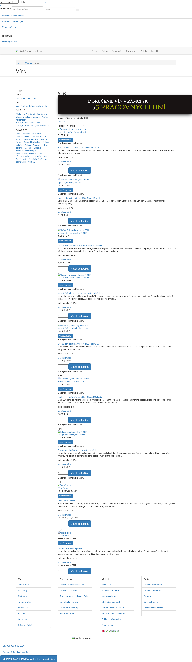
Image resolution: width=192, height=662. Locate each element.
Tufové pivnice (24, 601)
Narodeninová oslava (38, 114)
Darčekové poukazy (13, 645)
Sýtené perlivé (76, 548)
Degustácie (117, 51)
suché (44, 106)
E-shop (104, 51)
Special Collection (31, 142)
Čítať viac (62, 121)
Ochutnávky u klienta (69, 590)
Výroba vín (23, 607)
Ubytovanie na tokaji (69, 607)
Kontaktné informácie (153, 584)
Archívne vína (22, 159)
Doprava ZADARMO (28, 658)
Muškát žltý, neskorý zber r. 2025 (72, 232)
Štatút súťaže (107, 625)
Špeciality (33, 159)
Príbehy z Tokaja (25, 625)
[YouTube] (146, 613)
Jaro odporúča (35, 116)
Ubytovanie (131, 51)
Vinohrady (22, 590)
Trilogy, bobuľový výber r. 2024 (71, 434)
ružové (27, 98)
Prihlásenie (5, 8)
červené (34, 98)
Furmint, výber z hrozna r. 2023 (72, 132)
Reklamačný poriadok (111, 619)
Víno (18, 133)
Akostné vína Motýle (31, 133)
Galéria (143, 51)
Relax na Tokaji (67, 613)
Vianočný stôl (22, 116)
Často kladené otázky (153, 607)
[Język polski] (110, 630)
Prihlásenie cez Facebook (13, 15)
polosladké (27, 106)
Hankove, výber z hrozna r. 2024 (72, 381)
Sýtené (26, 147)
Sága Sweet (63, 488)
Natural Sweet (92, 147)
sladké (19, 106)
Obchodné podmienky (111, 601)
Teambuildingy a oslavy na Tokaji (74, 596)
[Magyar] (112, 630)
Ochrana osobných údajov (113, 607)
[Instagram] (148, 613)
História (21, 613)
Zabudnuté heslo (9, 27)
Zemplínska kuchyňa (69, 601)
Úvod (20, 62)
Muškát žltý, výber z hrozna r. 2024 (73, 277)
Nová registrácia (9, 41)
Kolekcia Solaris (95, 245)
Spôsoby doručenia (110, 590)
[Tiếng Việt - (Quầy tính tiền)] (118, 630)
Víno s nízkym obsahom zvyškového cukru (32, 155)
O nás (94, 51)
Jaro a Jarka (23, 584)
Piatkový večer (22, 114)
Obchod (28, 62)
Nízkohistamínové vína (27, 152)
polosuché (37, 106)
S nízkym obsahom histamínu (29, 122)
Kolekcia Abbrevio (31, 144)
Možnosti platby (109, 596)
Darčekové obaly (27, 161)
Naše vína (22, 596)
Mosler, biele (63, 535)
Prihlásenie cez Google (12, 21)
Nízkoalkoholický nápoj (29, 149)
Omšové (36, 147)
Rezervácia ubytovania (15, 652)
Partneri (147, 596)
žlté (22, 98)
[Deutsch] (107, 630)
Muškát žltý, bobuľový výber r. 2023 (73, 328)
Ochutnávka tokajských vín (72, 584)
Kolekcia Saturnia (29, 139)
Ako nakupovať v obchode (113, 613)
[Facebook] (144, 613)
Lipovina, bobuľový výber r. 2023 (72, 182)
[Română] (115, 630)
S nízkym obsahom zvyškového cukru (32, 125)
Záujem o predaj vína (153, 590)
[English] (103, 630)
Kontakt (154, 51)
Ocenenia (22, 619)
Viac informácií (64, 161)
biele (18, 98)
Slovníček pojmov (151, 601)
